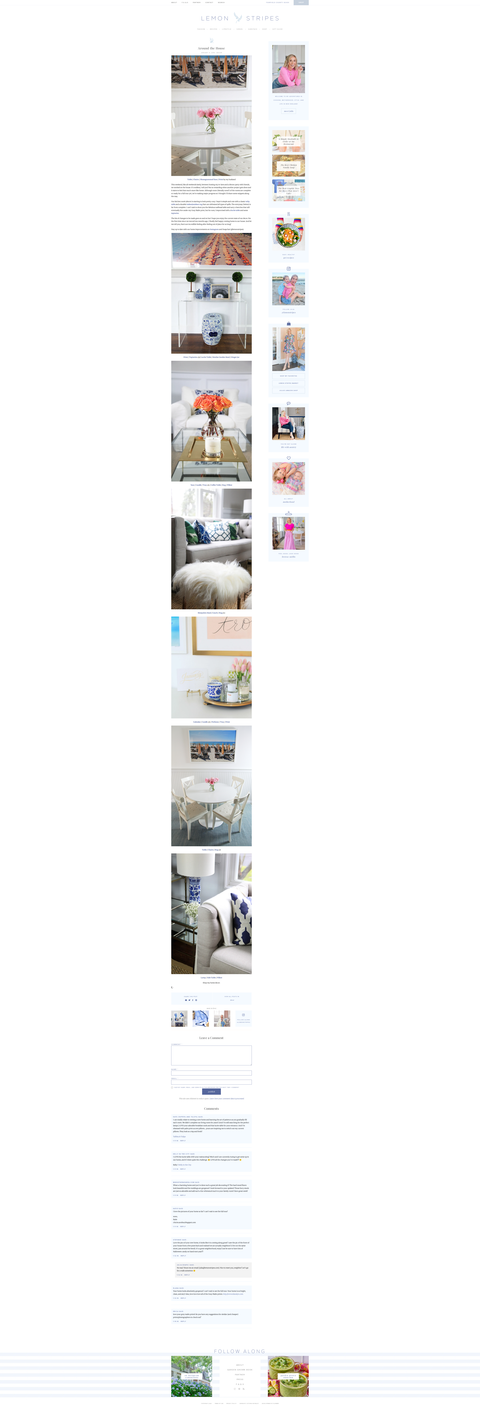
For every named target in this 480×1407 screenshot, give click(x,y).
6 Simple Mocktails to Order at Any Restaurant (288, 141)
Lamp (203, 978)
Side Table (211, 978)
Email (174, 1078)
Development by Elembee (270, 1403)
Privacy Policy (231, 1403)
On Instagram (191, 1375)
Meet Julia (288, 111)
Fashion (201, 29)
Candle (198, 485)
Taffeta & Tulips (179, 1137)
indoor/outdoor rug (194, 204)
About (174, 2)
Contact (209, 2)
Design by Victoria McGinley (249, 1403)
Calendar (197, 722)
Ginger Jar (235, 357)
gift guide (277, 29)
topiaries (175, 213)
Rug (224, 485)
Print (221, 179)
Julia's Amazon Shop (288, 390)
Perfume (215, 722)
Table (189, 179)
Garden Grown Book (240, 1370)
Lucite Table (206, 357)
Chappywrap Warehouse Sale (201, 1018)
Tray (205, 485)
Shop (301, 2)
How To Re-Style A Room (180, 1018)
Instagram (214, 229)
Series (240, 29)
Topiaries (193, 357)
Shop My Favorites (288, 376)
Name (174, 1069)
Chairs (196, 179)
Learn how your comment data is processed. (226, 1099)
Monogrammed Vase (208, 179)
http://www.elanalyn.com (233, 1294)
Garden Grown (288, 1375)
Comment (176, 1044)
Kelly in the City (185, 1165)
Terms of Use (219, 1403)
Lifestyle (226, 29)
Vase (192, 485)
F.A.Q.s (185, 2)
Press (240, 1379)
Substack (253, 29)
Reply (183, 1141)
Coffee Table (216, 485)
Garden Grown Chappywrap (223, 1018)
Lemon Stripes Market (288, 383)
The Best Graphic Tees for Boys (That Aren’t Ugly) (288, 191)
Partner (196, 2)
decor (219, 52)
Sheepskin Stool (204, 613)
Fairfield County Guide (277, 2)
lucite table (235, 210)
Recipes (213, 29)
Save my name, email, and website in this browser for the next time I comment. (207, 1087)
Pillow (229, 485)
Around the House (211, 48)
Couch (215, 613)
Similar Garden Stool (221, 357)
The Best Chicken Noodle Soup (288, 166)
